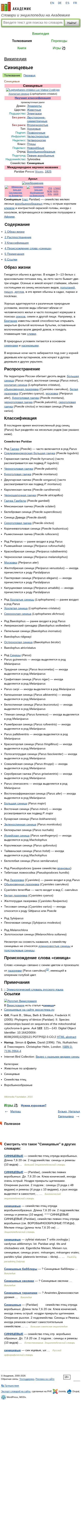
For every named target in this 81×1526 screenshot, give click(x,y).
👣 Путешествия (10, 1385)
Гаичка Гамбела (15, 500)
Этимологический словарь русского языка (34, 989)
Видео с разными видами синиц (57, 1056)
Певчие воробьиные (40, 155)
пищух (8, 291)
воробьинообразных (29, 203)
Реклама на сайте (45, 1379)
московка (52, 393)
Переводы (59, 41)
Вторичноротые (37, 125)
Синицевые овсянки (19, 1280)
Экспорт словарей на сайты (16, 1391)
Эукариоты (34, 105)
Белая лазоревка (15, 895)
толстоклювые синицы (19, 950)
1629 (55, 194)
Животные (34, 109)
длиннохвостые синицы (54, 946)
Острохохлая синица (18, 642)
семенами (11, 345)
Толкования (22, 41)
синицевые (12, 1206)
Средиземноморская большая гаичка (29, 453)
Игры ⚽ (59, 48)
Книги (21, 48)
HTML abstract (66, 1036)
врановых (63, 868)
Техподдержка (26, 1379)
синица (48, 1005)
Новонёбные (35, 147)
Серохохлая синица (17, 613)
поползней (67, 287)
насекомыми (30, 345)
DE (60, 3)
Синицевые (12, 1304)
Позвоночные (36, 132)
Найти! (71, 22)
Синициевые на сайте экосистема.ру (29, 1009)
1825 (48, 171)
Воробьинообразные (41, 151)
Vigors (39, 171)
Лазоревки (17, 880)
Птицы (31, 144)
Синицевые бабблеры (20, 1268)
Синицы (15, 655)
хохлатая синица (15, 384)
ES (67, 3)
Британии (10, 320)
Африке (9, 216)
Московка (10, 562)
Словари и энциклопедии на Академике (35, 15)
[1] (47, 969)
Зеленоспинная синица (20, 824)
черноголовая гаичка (18, 402)
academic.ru (16, 6)
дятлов (19, 291)
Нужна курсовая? (34, 1105)
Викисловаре (16, 1005)
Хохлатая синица (19, 93)
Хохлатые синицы (22, 599)
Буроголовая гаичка (17, 474)
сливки (31, 333)
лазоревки (15, 970)
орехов (20, 316)
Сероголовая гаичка (18, 523)
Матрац (15, 1111)
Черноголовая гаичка (18, 468)
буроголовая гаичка (25, 397)
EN (52, 3)
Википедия (40, 33)
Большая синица (15, 803)
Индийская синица (16, 835)
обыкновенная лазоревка (21, 389)
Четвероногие (36, 140)
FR (75, 3)
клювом (9, 208)
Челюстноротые (38, 136)
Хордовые (34, 128)
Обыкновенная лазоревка (21, 884)
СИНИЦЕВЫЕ (13, 1155)
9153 (55, 191)
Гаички (14, 448)
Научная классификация (33, 97)
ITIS (50, 188)
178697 (57, 188)
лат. (25, 199)
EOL (50, 194)
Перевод (29, 75)
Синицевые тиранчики (20, 1292)
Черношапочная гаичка (20, 495)
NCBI (49, 191)
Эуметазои (34, 113)
